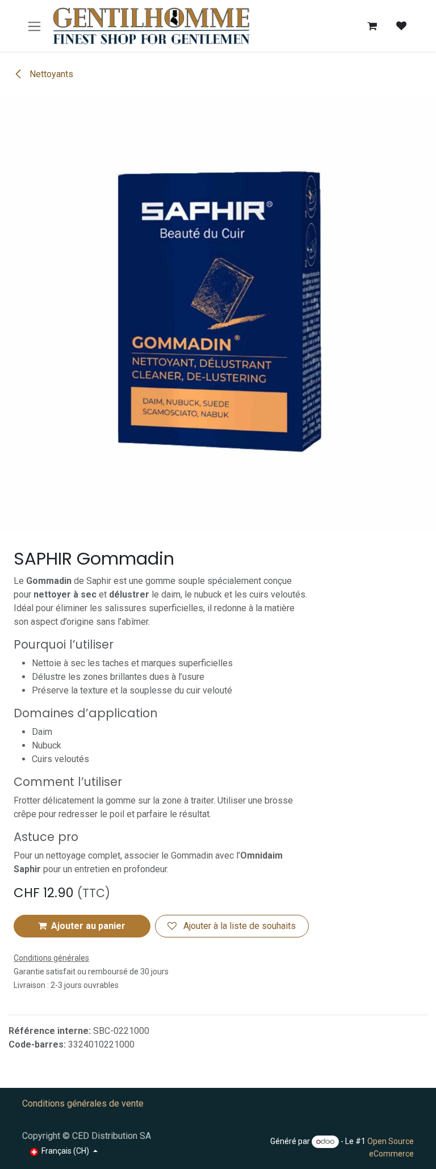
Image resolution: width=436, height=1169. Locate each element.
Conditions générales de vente (83, 1103)
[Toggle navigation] (34, 26)
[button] (82, 926)
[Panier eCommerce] (371, 26)
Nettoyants (50, 74)
